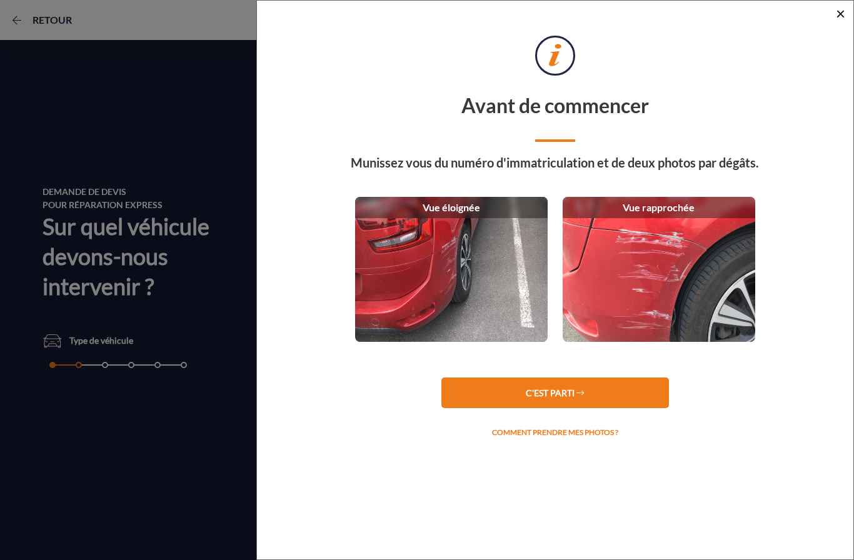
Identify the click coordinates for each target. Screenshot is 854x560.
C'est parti (551, 393)
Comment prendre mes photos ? (555, 432)
